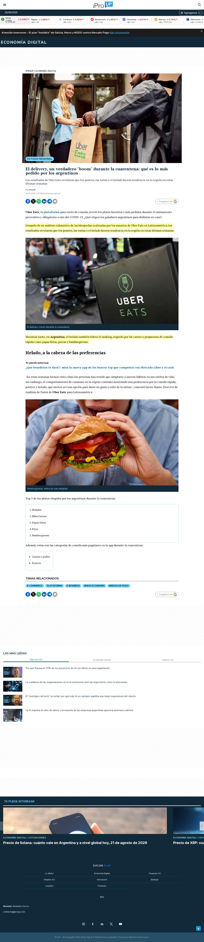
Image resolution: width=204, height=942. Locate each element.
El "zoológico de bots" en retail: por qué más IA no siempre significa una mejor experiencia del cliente (81, 696)
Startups (155, 879)
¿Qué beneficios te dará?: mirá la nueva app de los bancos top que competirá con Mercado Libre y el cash (100, 367)
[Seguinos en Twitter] (111, 924)
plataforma (52, 212)
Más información (120, 32)
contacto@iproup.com (14, 912)
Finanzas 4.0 (155, 873)
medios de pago (119, 585)
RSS (102, 897)
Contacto (102, 886)
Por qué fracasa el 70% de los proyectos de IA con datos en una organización (68, 668)
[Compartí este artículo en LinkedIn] (44, 201)
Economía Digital (102, 873)
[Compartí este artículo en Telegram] (49, 201)
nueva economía (94, 585)
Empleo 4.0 (49, 879)
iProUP (32, 190)
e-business (73, 585)
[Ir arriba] (198, 928)
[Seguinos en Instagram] (83, 924)
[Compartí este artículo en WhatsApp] (38, 201)
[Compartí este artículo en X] (33, 201)
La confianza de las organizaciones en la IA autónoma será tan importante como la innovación (76, 682)
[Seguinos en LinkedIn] (102, 924)
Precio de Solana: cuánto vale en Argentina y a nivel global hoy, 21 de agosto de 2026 (75, 843)
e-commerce (34, 585)
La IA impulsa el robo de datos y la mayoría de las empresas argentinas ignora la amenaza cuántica (79, 710)
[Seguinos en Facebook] (92, 924)
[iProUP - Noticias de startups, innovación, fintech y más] (102, 5)
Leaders (49, 886)
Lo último (49, 873)
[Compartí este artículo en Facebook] (28, 201)
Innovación (102, 879)
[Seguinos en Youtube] (120, 924)
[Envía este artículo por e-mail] (55, 201)
